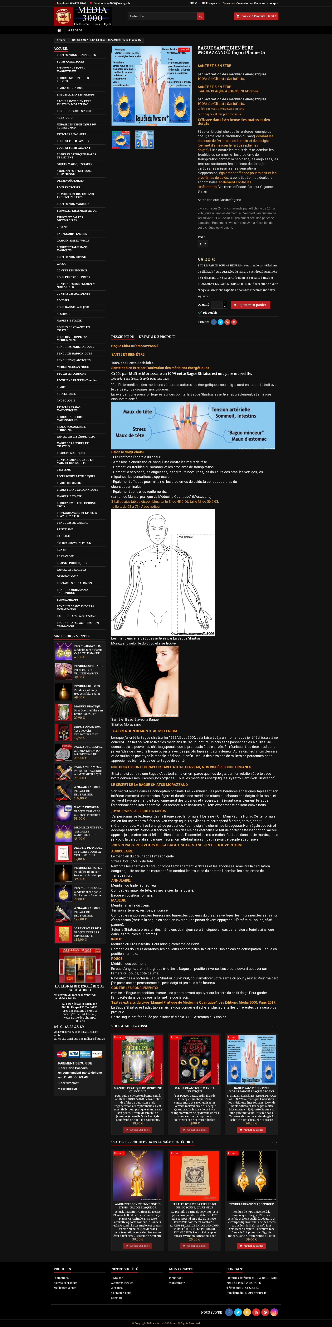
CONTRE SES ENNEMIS (72, 270)
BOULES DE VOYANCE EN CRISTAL (73, 329)
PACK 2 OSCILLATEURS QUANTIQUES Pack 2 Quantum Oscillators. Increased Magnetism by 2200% (89, 746)
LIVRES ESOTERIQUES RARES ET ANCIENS (76, 156)
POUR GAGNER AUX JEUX (73, 307)
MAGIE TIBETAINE (69, 320)
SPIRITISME (65, 529)
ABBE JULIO (65, 118)
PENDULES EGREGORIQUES (75, 347)
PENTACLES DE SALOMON (74, 583)
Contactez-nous (121, 1293)
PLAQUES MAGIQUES (71, 453)
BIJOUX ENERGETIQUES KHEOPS (73, 80)
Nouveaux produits (65, 1283)
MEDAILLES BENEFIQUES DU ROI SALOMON (76, 126)
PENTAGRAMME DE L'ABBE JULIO (89, 646)
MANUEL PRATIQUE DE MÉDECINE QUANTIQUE (89, 706)
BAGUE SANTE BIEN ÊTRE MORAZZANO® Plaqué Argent (251, 1089)
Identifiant (176, 1278)
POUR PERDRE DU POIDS (73, 277)
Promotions (61, 1278)
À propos (75, 30)
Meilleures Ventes (72, 636)
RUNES (61, 549)
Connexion (242, 3)
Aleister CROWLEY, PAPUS (74, 543)
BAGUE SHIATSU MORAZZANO (76, 616)
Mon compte (177, 1283)
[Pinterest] (234, 322)
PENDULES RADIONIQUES (74, 353)
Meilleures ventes (65, 1288)
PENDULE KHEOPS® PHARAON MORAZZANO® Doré (89, 686)
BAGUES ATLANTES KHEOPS (76, 94)
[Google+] (227, 322)
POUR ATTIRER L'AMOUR (73, 141)
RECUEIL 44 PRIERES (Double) (77, 380)
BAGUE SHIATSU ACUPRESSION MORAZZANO (78, 624)
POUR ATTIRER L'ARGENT (73, 147)
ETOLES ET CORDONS (71, 373)
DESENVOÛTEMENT (70, 180)
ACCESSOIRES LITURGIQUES (76, 476)
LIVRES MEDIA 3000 (70, 88)
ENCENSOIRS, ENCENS (72, 234)
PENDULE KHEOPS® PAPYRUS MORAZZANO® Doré (89, 868)
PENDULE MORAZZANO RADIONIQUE (72, 591)
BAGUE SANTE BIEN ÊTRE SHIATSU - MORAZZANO (74, 103)
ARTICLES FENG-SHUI (71, 134)
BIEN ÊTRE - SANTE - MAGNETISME (71, 70)
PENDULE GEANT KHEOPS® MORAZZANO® (75, 608)
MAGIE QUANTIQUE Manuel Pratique (89, 726)
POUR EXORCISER (68, 187)
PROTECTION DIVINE (71, 257)
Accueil (61, 48)
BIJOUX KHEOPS (68, 599)
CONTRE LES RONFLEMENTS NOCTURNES (76, 285)
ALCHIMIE (63, 314)
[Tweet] (220, 322)
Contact (234, 1269)
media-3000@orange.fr (115, 3)
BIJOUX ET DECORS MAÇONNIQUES (70, 418)
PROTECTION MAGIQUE (73, 204)
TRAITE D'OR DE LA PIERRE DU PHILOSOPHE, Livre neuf (194, 1206)
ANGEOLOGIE (66, 400)
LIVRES (61, 387)
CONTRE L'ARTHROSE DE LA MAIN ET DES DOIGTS (75, 461)
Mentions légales (122, 1283)
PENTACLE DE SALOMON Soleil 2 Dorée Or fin (89, 888)
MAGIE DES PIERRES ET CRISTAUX (73, 445)
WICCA (61, 263)
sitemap (116, 1298)
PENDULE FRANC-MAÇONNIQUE (251, 1204)
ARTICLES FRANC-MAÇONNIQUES (69, 409)
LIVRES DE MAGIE (69, 483)
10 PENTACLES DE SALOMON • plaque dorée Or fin (89, 928)
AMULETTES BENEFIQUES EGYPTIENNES (74, 172)
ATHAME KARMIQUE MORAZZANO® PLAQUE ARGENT (89, 908)
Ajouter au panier (250, 305)
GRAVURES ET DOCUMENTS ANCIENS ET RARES (75, 196)
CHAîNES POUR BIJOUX (72, 563)
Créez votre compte (266, 3)
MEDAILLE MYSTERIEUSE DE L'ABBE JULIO (89, 827)
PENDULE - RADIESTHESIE (75, 111)
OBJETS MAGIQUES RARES (74, 164)
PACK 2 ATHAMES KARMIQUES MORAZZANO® (89, 767)
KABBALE (63, 536)
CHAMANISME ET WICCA (73, 240)
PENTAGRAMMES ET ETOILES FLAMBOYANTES (77, 514)
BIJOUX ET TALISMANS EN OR (76, 210)
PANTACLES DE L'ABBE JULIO (76, 436)
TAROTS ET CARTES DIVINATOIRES (70, 219)
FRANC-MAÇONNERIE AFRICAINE (71, 428)
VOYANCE (63, 227)
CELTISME (64, 469)
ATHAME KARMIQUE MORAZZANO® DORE (89, 787)
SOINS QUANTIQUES (71, 61)
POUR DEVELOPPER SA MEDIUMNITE (72, 338)
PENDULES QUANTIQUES (74, 360)
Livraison (117, 1278)
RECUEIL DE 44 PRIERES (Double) (89, 847)
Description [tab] (122, 337)
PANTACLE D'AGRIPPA (71, 569)
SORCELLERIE (66, 394)
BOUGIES (63, 300)
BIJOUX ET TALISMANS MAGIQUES (72, 249)
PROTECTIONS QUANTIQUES (76, 55)
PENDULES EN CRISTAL (72, 522)
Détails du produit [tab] (157, 337)
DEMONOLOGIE (67, 576)
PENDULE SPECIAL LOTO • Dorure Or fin (89, 666)
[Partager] (214, 322)
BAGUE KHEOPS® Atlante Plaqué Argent (89, 807)
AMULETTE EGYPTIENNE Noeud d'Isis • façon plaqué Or (138, 1206)
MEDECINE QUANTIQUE (73, 367)
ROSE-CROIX (65, 556)
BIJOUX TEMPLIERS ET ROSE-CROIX (77, 505)
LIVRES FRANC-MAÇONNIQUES (77, 489)
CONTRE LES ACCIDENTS (73, 293)
